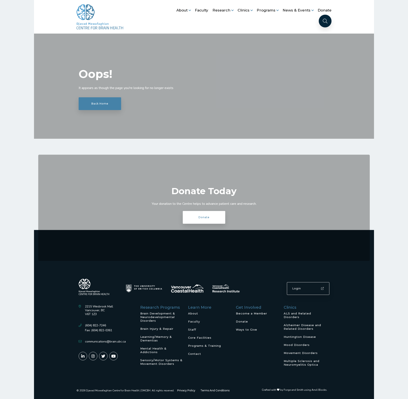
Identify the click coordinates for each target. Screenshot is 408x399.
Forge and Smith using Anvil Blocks (305, 390)
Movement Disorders (301, 353)
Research (221, 10)
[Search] (325, 21)
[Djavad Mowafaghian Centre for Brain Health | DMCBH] (99, 16)
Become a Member (251, 313)
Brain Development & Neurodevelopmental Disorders (157, 317)
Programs (266, 10)
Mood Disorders (297, 345)
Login (296, 288)
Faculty (201, 10)
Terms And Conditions (215, 390)
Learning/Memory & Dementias (156, 338)
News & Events (296, 10)
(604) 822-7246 (95, 325)
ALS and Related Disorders (297, 315)
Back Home (99, 103)
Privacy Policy (186, 390)
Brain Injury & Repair (156, 328)
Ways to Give (246, 329)
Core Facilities (199, 337)
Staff (192, 329)
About (182, 10)
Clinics (243, 10)
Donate (325, 10)
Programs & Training (204, 345)
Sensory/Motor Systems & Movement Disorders (161, 361)
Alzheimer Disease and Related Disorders (302, 326)
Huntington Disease (300, 336)
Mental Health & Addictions (153, 350)
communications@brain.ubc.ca (105, 342)
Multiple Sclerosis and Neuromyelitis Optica (301, 362)
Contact (194, 353)
